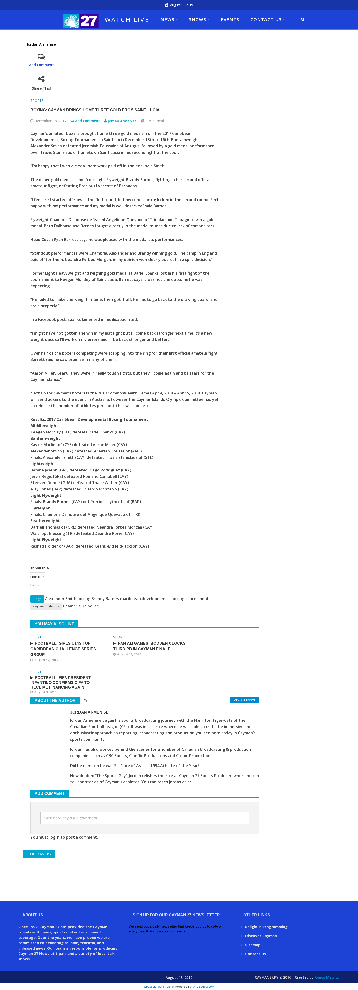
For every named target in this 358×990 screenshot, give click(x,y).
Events (230, 19)
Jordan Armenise (41, 44)
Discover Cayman (261, 935)
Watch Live (127, 19)
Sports (37, 100)
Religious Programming (266, 926)
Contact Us (266, 19)
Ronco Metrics (327, 977)
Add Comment (41, 64)
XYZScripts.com (204, 986)
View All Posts (244, 700)
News (167, 19)
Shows (197, 19)
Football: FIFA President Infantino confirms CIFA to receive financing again (60, 682)
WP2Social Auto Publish (159, 986)
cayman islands (46, 606)
